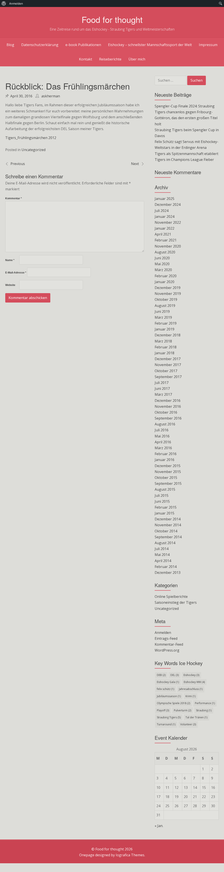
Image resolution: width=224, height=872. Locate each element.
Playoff (163, 710)
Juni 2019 (162, 311)
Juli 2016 (161, 430)
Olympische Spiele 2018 (173, 703)
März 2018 (163, 341)
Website (10, 285)
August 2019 (165, 305)
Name (9, 260)
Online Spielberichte (171, 596)
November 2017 (168, 364)
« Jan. (159, 825)
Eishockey (191, 675)
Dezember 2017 (167, 358)
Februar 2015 (166, 507)
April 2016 (163, 442)
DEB (161, 675)
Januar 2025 (164, 198)
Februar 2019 (166, 323)
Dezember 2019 (167, 287)
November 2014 (168, 525)
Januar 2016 (164, 459)
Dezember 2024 (167, 204)
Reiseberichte (110, 59)
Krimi (191, 696)
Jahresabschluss (191, 689)
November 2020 (168, 246)
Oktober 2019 (166, 299)
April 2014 (163, 560)
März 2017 (163, 394)
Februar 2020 (166, 275)
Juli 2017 (161, 382)
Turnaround (166, 724)
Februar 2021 (166, 240)
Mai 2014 (162, 554)
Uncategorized (33, 149)
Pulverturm (182, 710)
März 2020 (163, 269)
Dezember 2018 (167, 335)
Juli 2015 (161, 495)
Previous (17, 163)
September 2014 (168, 537)
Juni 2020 (162, 258)
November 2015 (168, 471)
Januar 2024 (164, 216)
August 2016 (165, 424)
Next (135, 163)
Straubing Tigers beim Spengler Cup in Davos (187, 132)
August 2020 (165, 252)
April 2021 (163, 234)
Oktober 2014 (166, 531)
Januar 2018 (164, 353)
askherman (50, 96)
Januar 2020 (164, 281)
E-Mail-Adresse (15, 272)
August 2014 (165, 542)
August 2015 (165, 489)
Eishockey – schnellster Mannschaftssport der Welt (150, 44)
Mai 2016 (162, 436)
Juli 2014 (161, 548)
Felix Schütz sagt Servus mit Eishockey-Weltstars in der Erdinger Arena (186, 144)
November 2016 (168, 406)
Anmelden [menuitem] (16, 3)
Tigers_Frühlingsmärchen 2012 (30, 137)
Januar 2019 (164, 329)
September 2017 (168, 376)
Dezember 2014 (167, 519)
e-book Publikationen (83, 44)
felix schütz (165, 689)
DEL (174, 675)
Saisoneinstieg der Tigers (176, 602)
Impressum (208, 44)
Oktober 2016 (166, 412)
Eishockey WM (194, 682)
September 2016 (168, 418)
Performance (205, 703)
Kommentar (13, 198)
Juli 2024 (161, 210)
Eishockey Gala (168, 682)
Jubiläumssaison (169, 696)
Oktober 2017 (166, 370)
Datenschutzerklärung (39, 44)
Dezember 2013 (167, 572)
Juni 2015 (162, 501)
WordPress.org (167, 650)
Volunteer (188, 724)
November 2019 (168, 293)
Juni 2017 (162, 388)
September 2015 (168, 483)
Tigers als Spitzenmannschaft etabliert (186, 153)
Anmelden (163, 632)
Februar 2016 (166, 453)
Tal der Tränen (196, 717)
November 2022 (168, 222)
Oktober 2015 (166, 477)
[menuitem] (4, 3)
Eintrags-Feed (166, 638)
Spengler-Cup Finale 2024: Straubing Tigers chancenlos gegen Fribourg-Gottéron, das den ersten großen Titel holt (186, 115)
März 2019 (163, 317)
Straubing (204, 710)
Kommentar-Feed (169, 644)
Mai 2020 (162, 263)
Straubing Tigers (169, 717)
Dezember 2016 (167, 400)
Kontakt (85, 59)
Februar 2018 (166, 347)
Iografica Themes (130, 855)
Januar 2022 (164, 228)
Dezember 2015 (167, 465)
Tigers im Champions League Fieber (184, 159)
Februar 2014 (166, 566)
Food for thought (112, 19)
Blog (10, 44)
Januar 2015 (164, 513)
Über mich (136, 59)
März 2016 (163, 447)
